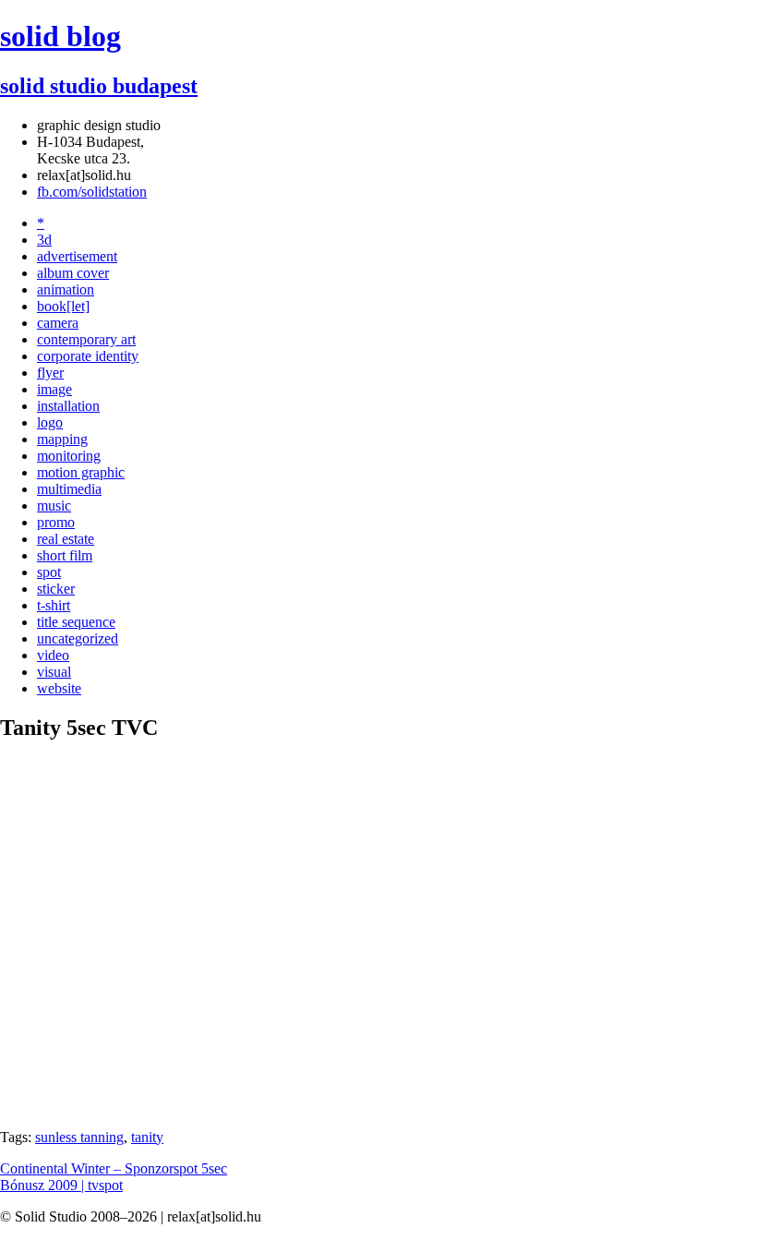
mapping (62, 439)
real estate (65, 539)
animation (65, 289)
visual (54, 672)
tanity (147, 1137)
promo (56, 522)
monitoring (69, 455)
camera (57, 323)
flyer (50, 372)
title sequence (76, 622)
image (54, 389)
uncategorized (77, 638)
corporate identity (87, 356)
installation (68, 406)
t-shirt (53, 605)
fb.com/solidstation (92, 191)
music (54, 505)
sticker (56, 588)
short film (64, 555)
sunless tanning (79, 1137)
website (59, 688)
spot (49, 572)
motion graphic (81, 472)
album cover (73, 273)
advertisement (77, 256)
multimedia (69, 489)
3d (44, 239)
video (53, 655)
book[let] (63, 306)
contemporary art (86, 339)
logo (50, 422)
